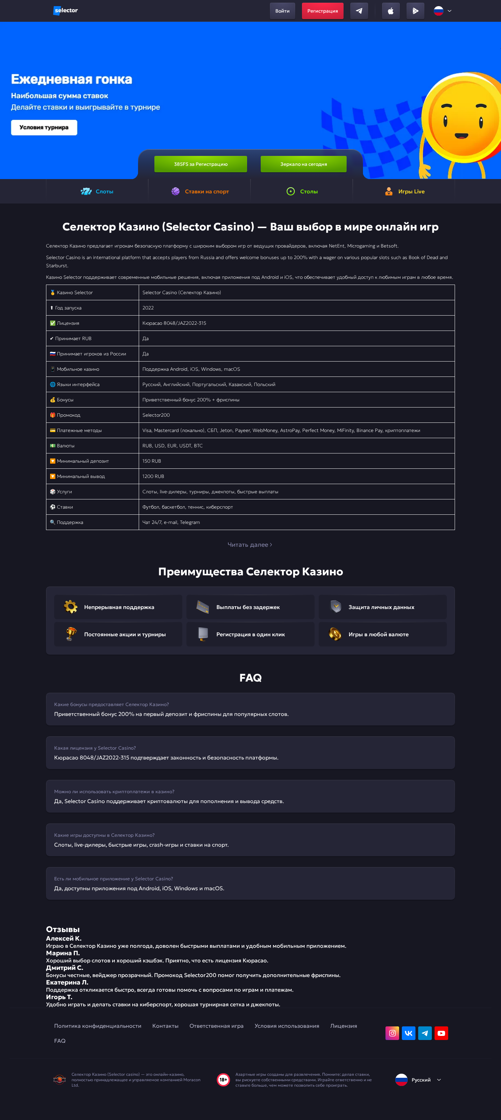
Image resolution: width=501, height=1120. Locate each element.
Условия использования (287, 1025)
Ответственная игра (216, 1025)
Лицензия (343, 1025)
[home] (65, 11)
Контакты (165, 1025)
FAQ (59, 1040)
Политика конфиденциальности (97, 1025)
